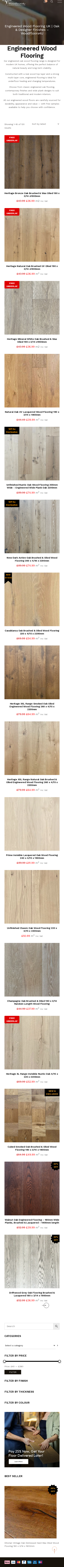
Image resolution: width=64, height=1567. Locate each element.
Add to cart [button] (35, 183)
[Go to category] (58, 1345)
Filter (12, 1372)
